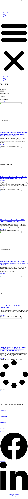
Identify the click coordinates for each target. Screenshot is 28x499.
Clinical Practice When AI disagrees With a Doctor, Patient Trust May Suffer (12, 220)
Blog (4, 16)
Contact (4, 15)
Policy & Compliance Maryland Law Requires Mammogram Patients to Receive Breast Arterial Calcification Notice (13, 134)
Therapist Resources (7, 12)
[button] (14, 47)
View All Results (4, 101)
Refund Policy (3, 422)
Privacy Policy (3, 410)
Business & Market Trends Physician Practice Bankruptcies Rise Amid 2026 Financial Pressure (13, 178)
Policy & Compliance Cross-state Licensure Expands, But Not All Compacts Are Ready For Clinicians (14, 263)
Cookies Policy (3, 428)
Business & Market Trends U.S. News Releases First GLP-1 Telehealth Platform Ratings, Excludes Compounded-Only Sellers (13, 349)
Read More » (3, 144)
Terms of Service (3, 416)
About (4, 14)
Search (2, 90)
